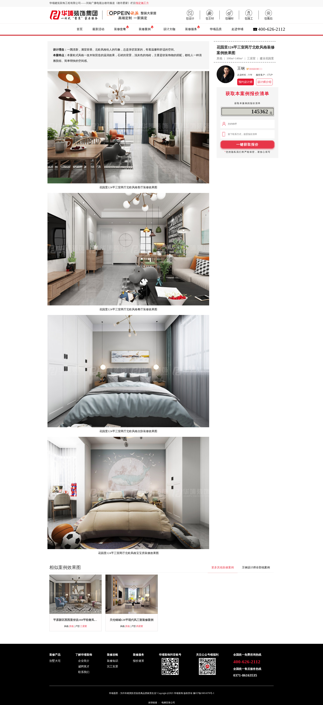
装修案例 (145, 29)
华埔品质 (216, 29)
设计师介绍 (264, 81)
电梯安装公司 (168, 702)
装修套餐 (120, 29)
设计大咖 (169, 29)
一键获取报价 (247, 144)
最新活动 (98, 29)
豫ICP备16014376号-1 (203, 693)
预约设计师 (246, 81)
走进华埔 (237, 29)
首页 (80, 29)
